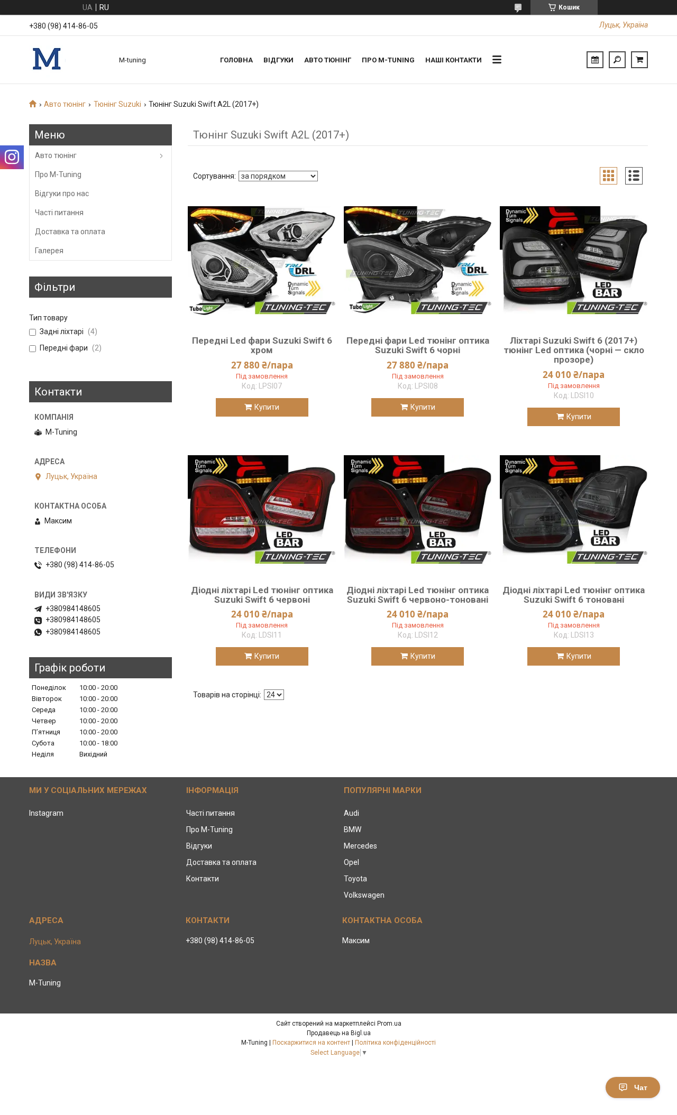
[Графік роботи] (595, 59)
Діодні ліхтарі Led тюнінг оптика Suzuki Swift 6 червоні (262, 594)
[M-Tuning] (68, 59)
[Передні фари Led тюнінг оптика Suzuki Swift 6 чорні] (418, 261)
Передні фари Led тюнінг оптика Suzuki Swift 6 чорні (417, 345)
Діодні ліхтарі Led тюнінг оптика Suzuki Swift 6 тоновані (573, 594)
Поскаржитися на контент (311, 1042)
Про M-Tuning (58, 174)
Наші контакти (453, 60)
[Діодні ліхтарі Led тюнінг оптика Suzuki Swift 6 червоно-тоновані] (418, 511)
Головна (236, 60)
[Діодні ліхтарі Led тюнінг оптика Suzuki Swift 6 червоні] (262, 511)
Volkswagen (364, 895)
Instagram (46, 813)
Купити (266, 407)
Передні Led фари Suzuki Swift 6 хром (262, 345)
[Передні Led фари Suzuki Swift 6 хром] (262, 261)
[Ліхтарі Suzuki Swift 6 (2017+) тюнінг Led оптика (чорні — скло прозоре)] (574, 261)
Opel (351, 862)
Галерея (49, 250)
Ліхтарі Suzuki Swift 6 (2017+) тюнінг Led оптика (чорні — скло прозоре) (574, 350)
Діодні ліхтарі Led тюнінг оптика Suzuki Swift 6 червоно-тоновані (417, 594)
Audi (351, 813)
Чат (640, 1087)
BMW (352, 829)
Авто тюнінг (327, 60)
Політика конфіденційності (395, 1042)
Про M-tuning (388, 60)
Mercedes (360, 846)
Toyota (355, 878)
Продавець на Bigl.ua (339, 1033)
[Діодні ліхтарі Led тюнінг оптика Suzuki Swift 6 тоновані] (574, 511)
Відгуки (278, 60)
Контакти (202, 878)
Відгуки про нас (62, 193)
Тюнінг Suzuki (117, 104)
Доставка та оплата (70, 231)
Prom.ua (389, 1023)
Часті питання (59, 212)
